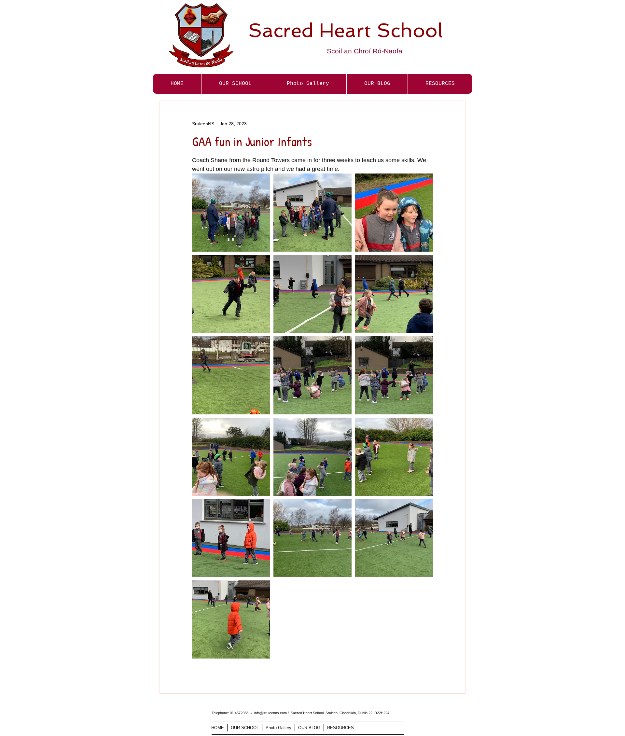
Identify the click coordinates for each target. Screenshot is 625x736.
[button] (307, 84)
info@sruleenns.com (270, 713)
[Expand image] (231, 213)
